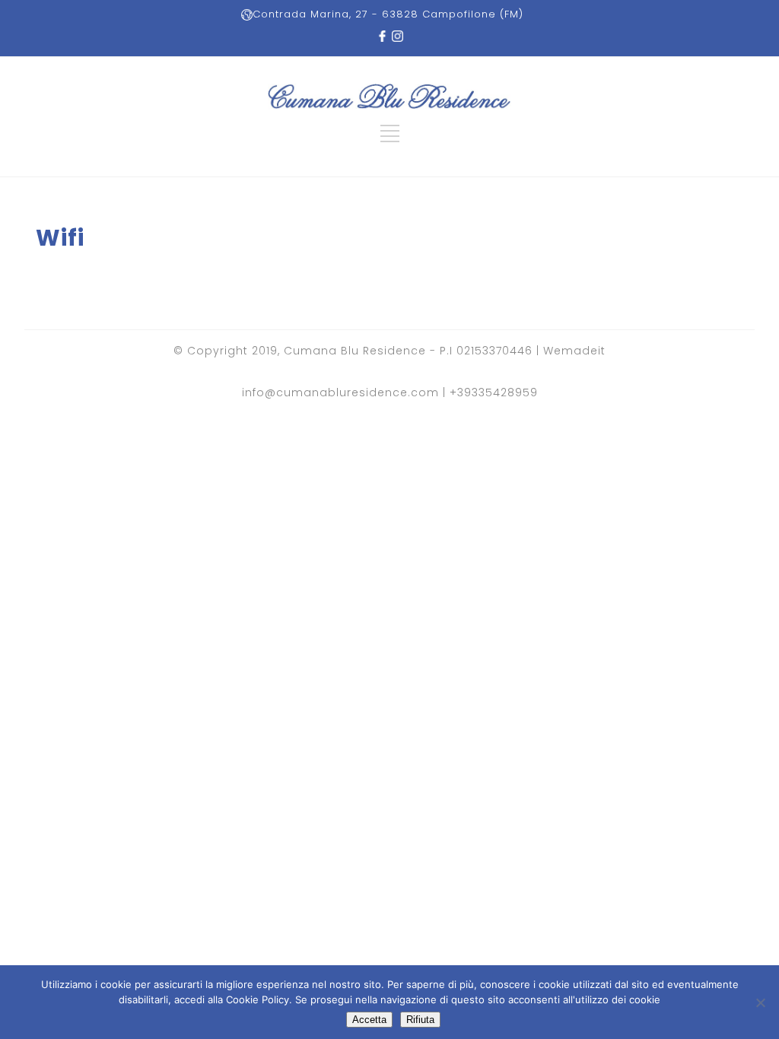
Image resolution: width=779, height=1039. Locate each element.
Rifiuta (420, 1019)
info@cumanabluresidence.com (340, 392)
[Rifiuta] (760, 1002)
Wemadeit (574, 350)
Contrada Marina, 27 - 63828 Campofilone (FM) (388, 14)
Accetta (369, 1019)
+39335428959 (494, 392)
